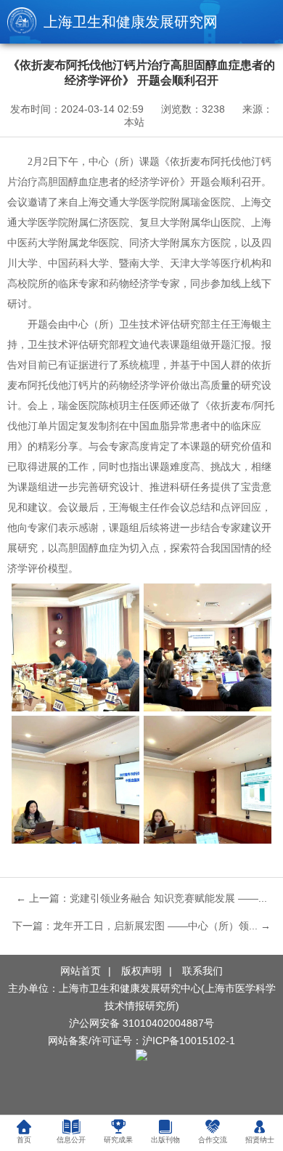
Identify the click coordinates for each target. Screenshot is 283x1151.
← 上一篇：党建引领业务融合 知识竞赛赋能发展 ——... (141, 898)
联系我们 (202, 971)
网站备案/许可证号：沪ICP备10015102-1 (141, 1040)
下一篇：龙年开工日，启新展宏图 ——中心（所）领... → (141, 926)
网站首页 (80, 971)
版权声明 (141, 971)
